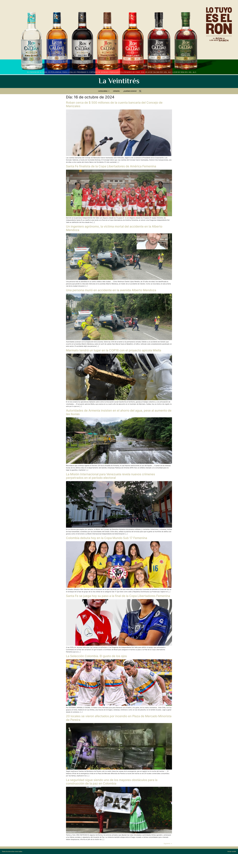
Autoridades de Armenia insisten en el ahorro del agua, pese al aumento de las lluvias (118, 412)
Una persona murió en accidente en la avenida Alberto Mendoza (111, 290)
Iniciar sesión (231, 851)
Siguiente (168, 843)
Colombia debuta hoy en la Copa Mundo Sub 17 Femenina (106, 538)
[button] (140, 91)
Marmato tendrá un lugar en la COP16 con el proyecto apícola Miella (113, 350)
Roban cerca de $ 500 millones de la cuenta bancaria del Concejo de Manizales (114, 104)
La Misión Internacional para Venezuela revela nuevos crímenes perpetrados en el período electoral (110, 476)
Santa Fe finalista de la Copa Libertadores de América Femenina (111, 166)
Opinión (116, 91)
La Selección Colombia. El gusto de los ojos (96, 656)
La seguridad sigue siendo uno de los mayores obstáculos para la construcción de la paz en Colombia (111, 781)
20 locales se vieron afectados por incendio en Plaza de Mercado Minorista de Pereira (118, 717)
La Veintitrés (119, 81)
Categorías (102, 91)
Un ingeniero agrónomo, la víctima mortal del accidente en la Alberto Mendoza (114, 228)
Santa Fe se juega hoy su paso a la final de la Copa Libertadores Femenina (118, 596)
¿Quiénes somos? (130, 91)
